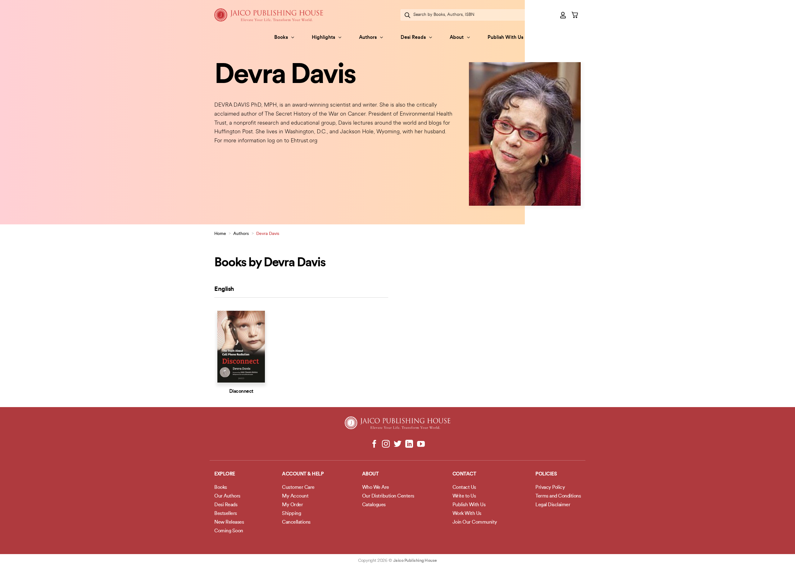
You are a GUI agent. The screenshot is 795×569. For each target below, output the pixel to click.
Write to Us (464, 496)
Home (220, 234)
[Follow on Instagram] (386, 444)
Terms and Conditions (558, 496)
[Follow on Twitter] (398, 444)
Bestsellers (225, 513)
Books (281, 37)
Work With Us (466, 513)
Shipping (291, 513)
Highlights (323, 37)
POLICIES (546, 474)
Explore (224, 474)
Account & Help (303, 474)
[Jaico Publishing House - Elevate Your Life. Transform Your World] (268, 14)
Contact (464, 474)
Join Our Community (474, 522)
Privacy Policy (550, 487)
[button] (563, 15)
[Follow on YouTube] (421, 444)
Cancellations (296, 522)
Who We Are (375, 487)
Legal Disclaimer (552, 504)
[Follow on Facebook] (374, 444)
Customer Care (298, 487)
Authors (368, 37)
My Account (295, 496)
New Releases (229, 522)
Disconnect (241, 391)
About (457, 37)
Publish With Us (505, 37)
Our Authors (227, 496)
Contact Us (464, 487)
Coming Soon (228, 531)
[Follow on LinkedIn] (409, 444)
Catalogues (374, 504)
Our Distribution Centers (388, 496)
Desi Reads (413, 37)
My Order (292, 504)
